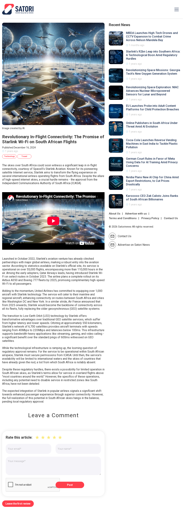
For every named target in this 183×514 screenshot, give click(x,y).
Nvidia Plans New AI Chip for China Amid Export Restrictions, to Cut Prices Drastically (152, 181)
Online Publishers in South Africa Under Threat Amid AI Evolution (152, 124)
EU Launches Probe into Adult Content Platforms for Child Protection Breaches (152, 107)
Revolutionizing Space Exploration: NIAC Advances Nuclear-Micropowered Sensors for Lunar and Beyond (152, 91)
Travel (24, 156)
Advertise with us (136, 213)
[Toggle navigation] (176, 9)
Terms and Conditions (123, 218)
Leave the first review (18, 503)
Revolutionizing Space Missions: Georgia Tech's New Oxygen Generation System (153, 71)
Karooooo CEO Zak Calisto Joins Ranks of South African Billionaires (152, 197)
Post (70, 484)
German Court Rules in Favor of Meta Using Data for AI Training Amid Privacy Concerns (152, 162)
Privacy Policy (150, 218)
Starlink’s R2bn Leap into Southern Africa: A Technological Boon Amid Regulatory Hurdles (153, 55)
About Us (114, 213)
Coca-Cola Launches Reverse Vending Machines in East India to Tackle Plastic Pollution (152, 143)
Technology (9, 156)
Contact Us (171, 218)
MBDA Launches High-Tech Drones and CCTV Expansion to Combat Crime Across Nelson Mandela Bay (152, 36)
